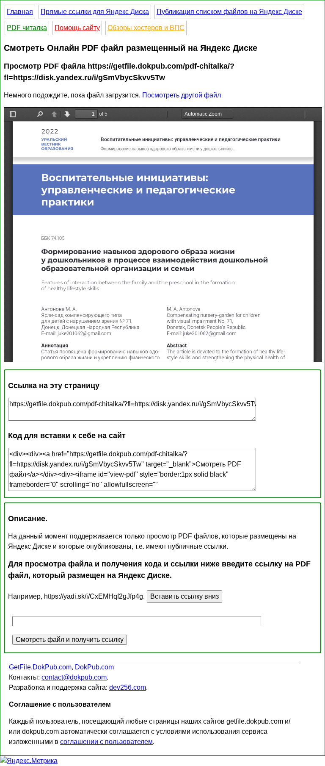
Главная (20, 11)
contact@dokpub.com (74, 677)
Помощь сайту (77, 27)
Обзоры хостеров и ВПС (146, 27)
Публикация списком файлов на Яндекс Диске (229, 11)
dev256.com (127, 687)
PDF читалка (27, 27)
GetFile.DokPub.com (40, 667)
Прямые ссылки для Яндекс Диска (95, 11)
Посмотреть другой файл (181, 95)
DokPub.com (94, 667)
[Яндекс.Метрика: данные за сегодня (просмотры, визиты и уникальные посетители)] (29, 761)
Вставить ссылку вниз (184, 596)
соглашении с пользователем (106, 741)
